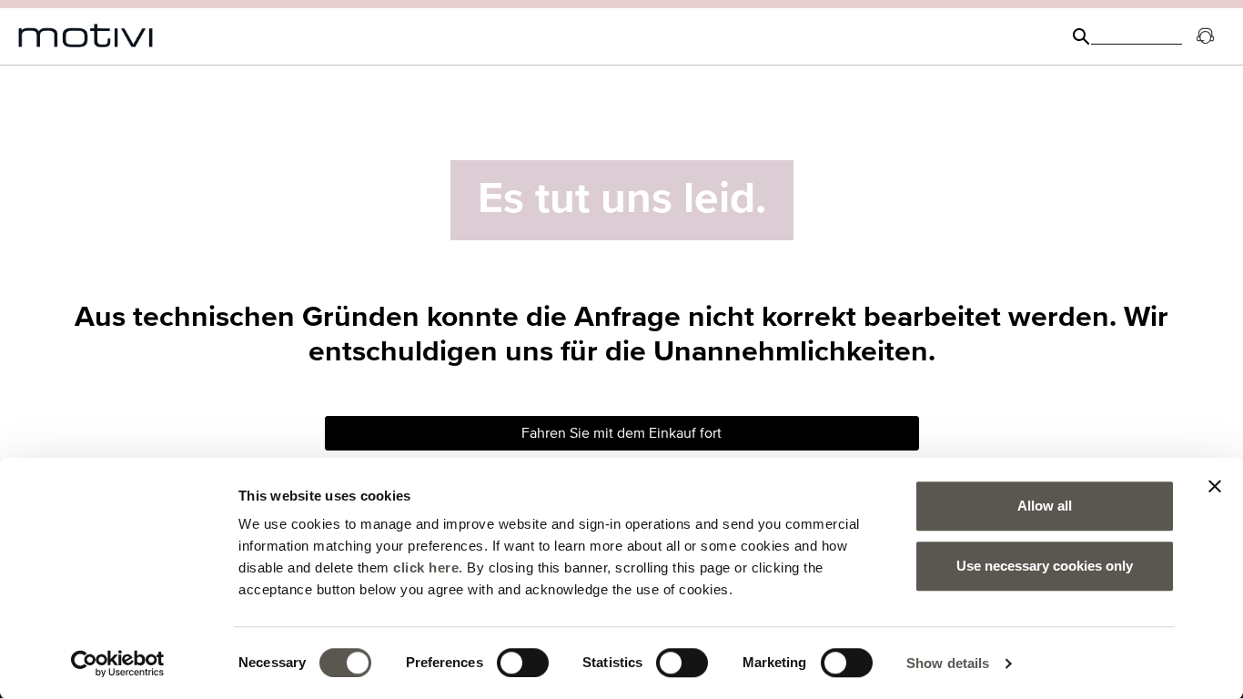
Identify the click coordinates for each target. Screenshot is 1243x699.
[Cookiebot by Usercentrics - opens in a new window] (117, 663)
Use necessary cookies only (1044, 565)
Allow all (1044, 505)
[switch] (523, 662)
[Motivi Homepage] (86, 36)
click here (426, 567)
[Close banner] (1214, 486)
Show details (947, 663)
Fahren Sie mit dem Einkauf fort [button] (621, 433)
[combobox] (1136, 36)
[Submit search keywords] (1081, 36)
